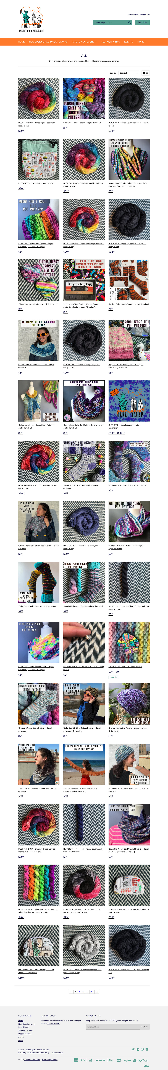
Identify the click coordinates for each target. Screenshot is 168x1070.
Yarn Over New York (32, 1060)
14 (92, 992)
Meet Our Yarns (110, 42)
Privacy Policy (57, 1053)
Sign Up (144, 1027)
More (140, 42)
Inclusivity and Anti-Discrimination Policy (33, 1053)
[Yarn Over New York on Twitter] (133, 1050)
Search (21, 1050)
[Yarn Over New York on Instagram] (142, 1050)
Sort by (113, 73)
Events (128, 42)
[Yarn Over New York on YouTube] (147, 1050)
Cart (144, 22)
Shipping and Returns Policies (37, 1050)
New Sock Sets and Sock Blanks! (48, 42)
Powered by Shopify (49, 1060)
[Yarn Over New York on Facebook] (137, 1050)
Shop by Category (83, 42)
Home (21, 42)
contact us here (53, 1023)
